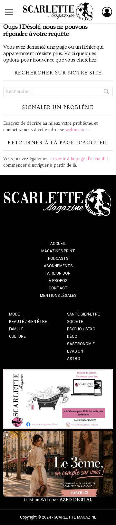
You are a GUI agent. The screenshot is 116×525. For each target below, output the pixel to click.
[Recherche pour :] (58, 91)
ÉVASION (75, 351)
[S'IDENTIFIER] (107, 12)
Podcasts (58, 258)
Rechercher (106, 93)
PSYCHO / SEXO (81, 329)
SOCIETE (75, 321)
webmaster (76, 129)
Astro (73, 358)
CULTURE (17, 336)
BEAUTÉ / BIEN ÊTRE (28, 321)
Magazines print (58, 251)
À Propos (58, 280)
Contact (58, 288)
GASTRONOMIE (81, 344)
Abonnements (58, 266)
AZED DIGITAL (76, 499)
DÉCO (72, 336)
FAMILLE (16, 329)
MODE (14, 314)
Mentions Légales (58, 295)
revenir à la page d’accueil (77, 158)
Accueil (58, 243)
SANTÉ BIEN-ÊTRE (83, 314)
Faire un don (58, 273)
